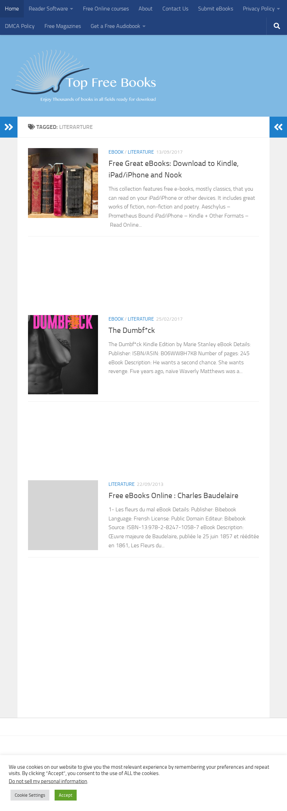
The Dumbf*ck (131, 330)
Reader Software (48, 8)
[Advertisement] (143, 277)
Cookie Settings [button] (30, 795)
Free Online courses (106, 8)
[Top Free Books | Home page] (83, 76)
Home (12, 8)
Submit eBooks (215, 8)
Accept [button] (65, 795)
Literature (141, 152)
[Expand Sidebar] (9, 127)
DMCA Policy (20, 26)
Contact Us (175, 8)
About (146, 8)
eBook (116, 152)
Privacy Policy (259, 8)
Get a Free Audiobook (115, 26)
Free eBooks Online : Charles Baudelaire (173, 495)
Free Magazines (62, 26)
